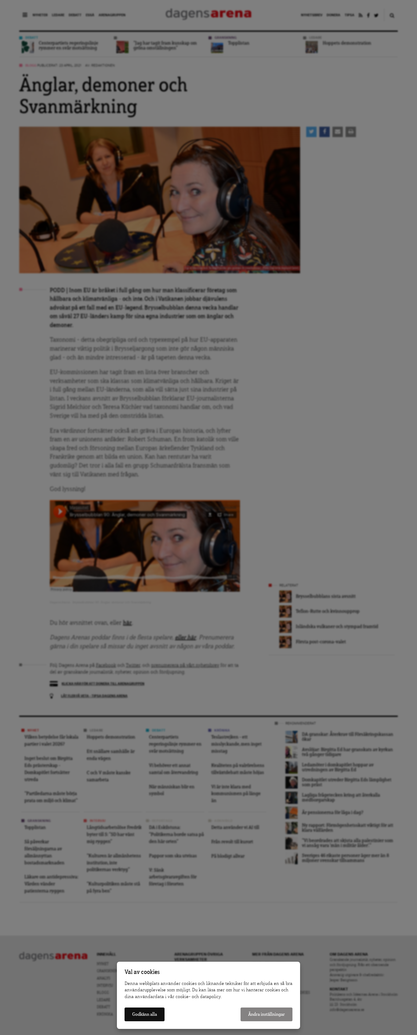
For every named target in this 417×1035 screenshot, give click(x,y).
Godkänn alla (144, 1014)
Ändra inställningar (266, 1014)
